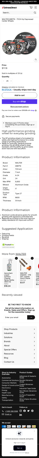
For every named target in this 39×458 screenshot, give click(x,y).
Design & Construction (10, 385)
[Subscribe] (31, 317)
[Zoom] (36, 59)
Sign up (29, 125)
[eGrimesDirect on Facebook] (24, 411)
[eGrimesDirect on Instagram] (21, 411)
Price (4, 65)
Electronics (6, 388)
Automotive (6, 378)
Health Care (6, 393)
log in (7, 126)
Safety (4, 398)
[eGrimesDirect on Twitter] (28, 411)
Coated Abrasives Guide (26, 385)
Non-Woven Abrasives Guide (28, 392)
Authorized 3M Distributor (19, 3)
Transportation (7, 400)
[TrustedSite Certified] (8, 245)
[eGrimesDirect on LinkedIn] (21, 415)
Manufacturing (7, 395)
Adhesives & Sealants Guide (28, 377)
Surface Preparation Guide (27, 396)
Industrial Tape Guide (28, 388)
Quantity (5, 77)
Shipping (5, 87)
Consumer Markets (9, 383)
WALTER (20, 253)
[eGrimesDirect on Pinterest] (32, 411)
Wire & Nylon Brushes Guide (28, 400)
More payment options (19, 106)
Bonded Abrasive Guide (26, 381)
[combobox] (19, 13)
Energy (4, 390)
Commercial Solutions (10, 380)
